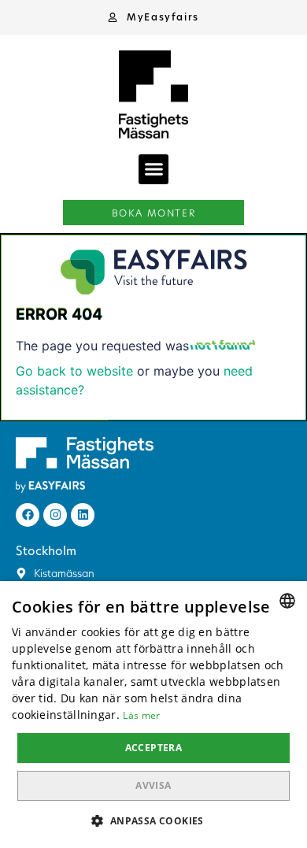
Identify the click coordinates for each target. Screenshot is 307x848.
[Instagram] (55, 515)
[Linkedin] (82, 515)
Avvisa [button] (153, 785)
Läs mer (141, 715)
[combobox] (287, 601)
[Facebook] (27, 515)
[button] (153, 17)
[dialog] (153, 714)
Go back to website (74, 371)
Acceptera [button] (154, 747)
